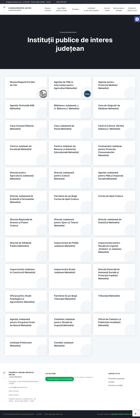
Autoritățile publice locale (61, 9)
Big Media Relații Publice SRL (122, 414)
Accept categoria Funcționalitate (60, 379)
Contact (111, 382)
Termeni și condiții (115, 385)
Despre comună (48, 9)
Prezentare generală (116, 379)
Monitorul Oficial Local (132, 9)
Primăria (75, 9)
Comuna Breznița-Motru (19, 8)
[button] (127, 2)
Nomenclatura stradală (118, 9)
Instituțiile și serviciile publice (91, 9)
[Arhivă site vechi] (135, 2)
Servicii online (107, 9)
